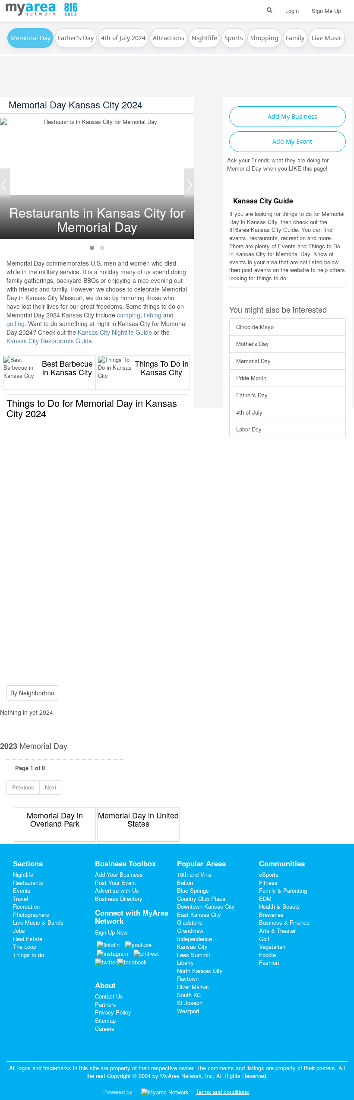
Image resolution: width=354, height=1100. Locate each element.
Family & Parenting (283, 890)
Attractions (168, 38)
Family (295, 38)
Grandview (190, 930)
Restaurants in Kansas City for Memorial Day (97, 122)
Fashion (269, 962)
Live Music (327, 38)
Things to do (28, 955)
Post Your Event (115, 882)
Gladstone (189, 922)
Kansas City (192, 946)
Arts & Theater (277, 930)
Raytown (188, 978)
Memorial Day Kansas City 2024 (75, 104)
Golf (264, 939)
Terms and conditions (222, 1091)
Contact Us (109, 996)
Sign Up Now (111, 932)
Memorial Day (253, 361)
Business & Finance (284, 922)
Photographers (31, 914)
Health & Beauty (279, 906)
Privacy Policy (113, 1012)
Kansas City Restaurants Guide (49, 340)
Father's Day (76, 38)
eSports (268, 874)
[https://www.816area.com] (33, 8)
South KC (189, 995)
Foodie (267, 955)
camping (128, 315)
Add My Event (291, 141)
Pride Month (251, 378)
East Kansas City (199, 914)
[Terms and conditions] (165, 1091)
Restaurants (28, 882)
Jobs (19, 930)
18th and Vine (194, 874)
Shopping (264, 38)
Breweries (271, 914)
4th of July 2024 (123, 38)
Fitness (268, 882)
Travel (20, 898)
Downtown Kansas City (206, 906)
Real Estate (27, 939)
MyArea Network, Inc (186, 1075)
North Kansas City (200, 971)
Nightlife (204, 38)
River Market (193, 987)
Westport (188, 1011)
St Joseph (189, 1003)
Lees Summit (193, 955)
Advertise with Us (117, 890)
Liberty (185, 962)
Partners (105, 1004)
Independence (194, 939)
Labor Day (249, 429)
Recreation (26, 906)
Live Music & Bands (38, 922)
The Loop (24, 946)
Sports (233, 38)
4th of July (249, 412)
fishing (152, 315)
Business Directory (118, 898)
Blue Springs (193, 890)
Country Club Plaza (201, 898)
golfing (15, 323)
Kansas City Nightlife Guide (115, 332)
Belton (185, 882)
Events (22, 890)
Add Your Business (119, 874)
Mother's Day (252, 343)
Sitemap (105, 1020)
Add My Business (291, 116)
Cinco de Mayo (255, 327)
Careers (104, 1028)
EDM (265, 898)
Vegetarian (272, 946)
